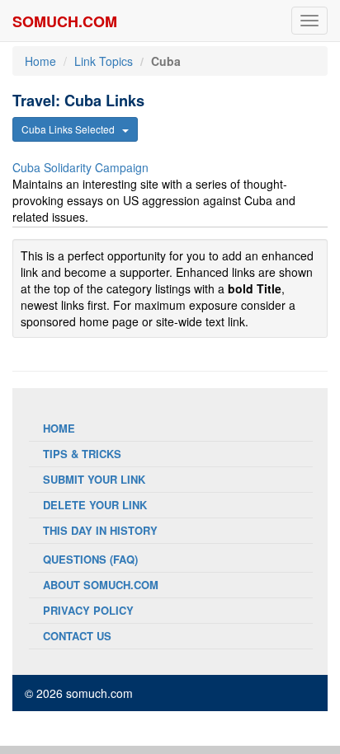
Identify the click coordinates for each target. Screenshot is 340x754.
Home (40, 61)
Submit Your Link (94, 479)
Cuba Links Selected (71, 129)
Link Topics (103, 61)
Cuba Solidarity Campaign (80, 167)
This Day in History (100, 530)
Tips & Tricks (82, 453)
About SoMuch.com (100, 584)
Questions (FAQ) (90, 559)
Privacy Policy (88, 610)
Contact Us (77, 636)
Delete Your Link (95, 505)
